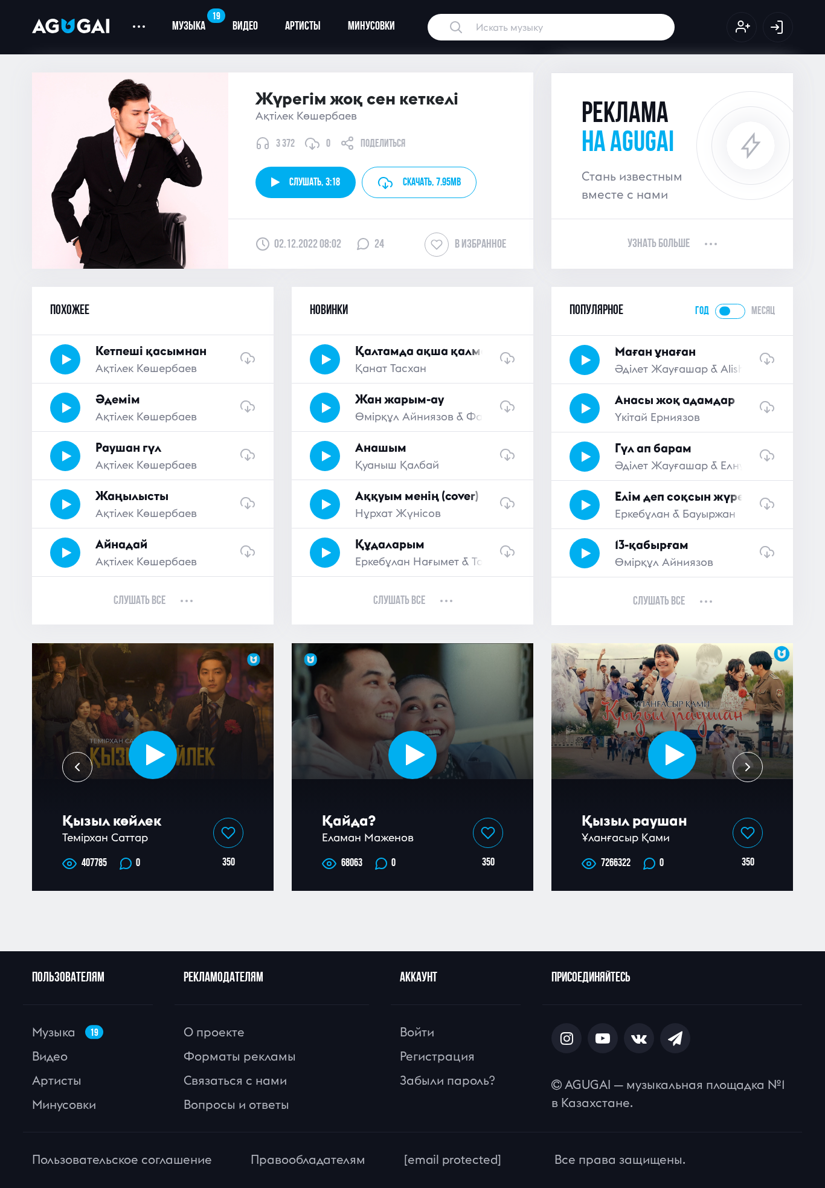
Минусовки (371, 27)
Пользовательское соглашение (122, 1159)
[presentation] (77, 767)
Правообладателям (308, 1159)
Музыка (195, 21)
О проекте (214, 1031)
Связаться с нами (235, 1080)
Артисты (303, 27)
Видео (245, 27)
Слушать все (139, 601)
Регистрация (437, 1056)
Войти (417, 1031)
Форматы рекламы (240, 1056)
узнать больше (659, 244)
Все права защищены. (619, 1159)
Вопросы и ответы (236, 1104)
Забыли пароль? (447, 1080)
